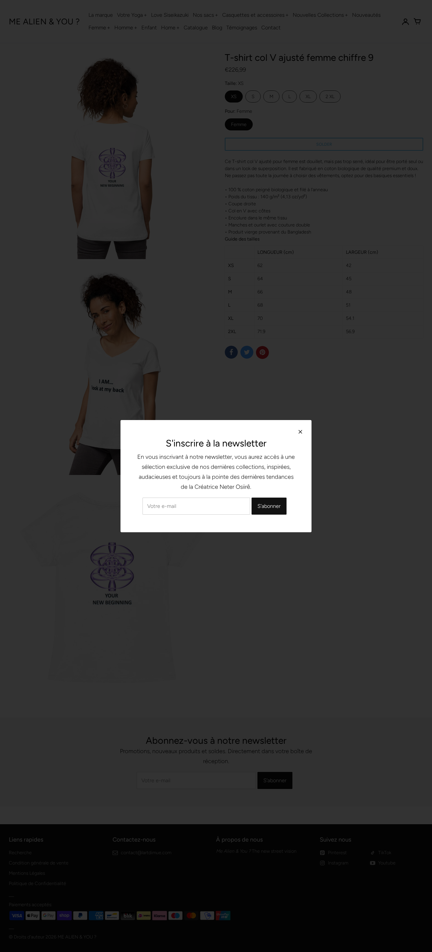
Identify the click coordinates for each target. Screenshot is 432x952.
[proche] (300, 431)
